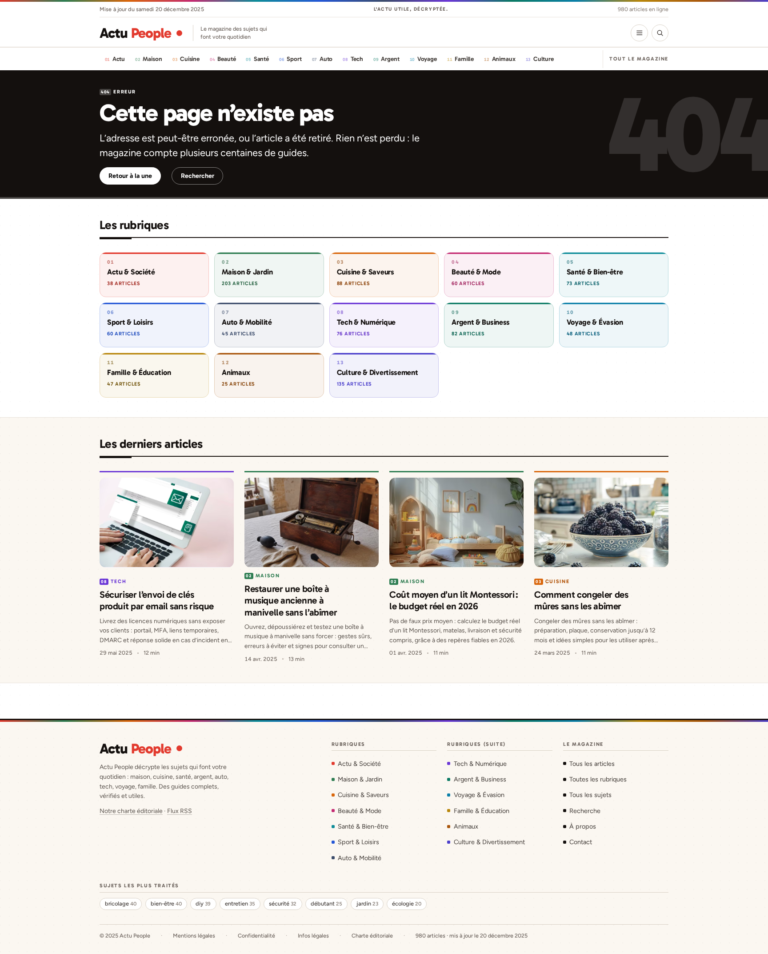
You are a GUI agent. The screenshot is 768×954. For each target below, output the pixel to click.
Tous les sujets (590, 795)
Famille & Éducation (481, 811)
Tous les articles (592, 764)
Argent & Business (480, 779)
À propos (582, 826)
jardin (367, 903)
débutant (326, 903)
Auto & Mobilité (359, 858)
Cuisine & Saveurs (363, 795)
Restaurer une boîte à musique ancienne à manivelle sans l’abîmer (290, 600)
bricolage (120, 903)
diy (203, 903)
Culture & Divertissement (489, 842)
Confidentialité (256, 935)
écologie (406, 903)
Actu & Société (359, 764)
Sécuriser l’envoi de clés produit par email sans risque (157, 600)
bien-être (166, 903)
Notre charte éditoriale (131, 811)
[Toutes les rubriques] (639, 32)
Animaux (466, 826)
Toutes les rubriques (598, 779)
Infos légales (313, 935)
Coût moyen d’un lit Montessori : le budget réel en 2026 (453, 600)
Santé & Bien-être (363, 826)
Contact (580, 842)
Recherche (584, 811)
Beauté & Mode (359, 811)
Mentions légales (194, 935)
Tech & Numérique (480, 764)
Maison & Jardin (360, 779)
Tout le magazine (638, 59)
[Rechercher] (660, 32)
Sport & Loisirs (358, 842)
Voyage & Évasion (479, 795)
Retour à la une (130, 176)
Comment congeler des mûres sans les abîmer (581, 600)
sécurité (282, 903)
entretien (240, 903)
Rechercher (197, 176)
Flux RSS (179, 811)
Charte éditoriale (372, 935)
